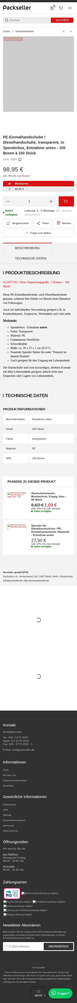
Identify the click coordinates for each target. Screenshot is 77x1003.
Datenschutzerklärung (55, 932)
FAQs (5, 770)
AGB (5, 810)
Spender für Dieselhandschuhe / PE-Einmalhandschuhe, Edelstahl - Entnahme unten (50, 530)
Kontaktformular (12, 731)
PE (34, 448)
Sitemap (7, 815)
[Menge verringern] (7, 201)
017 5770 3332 (20, 740)
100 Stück (38, 428)
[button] (71, 709)
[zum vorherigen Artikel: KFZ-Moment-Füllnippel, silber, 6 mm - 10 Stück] (64, 31)
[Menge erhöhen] (51, 201)
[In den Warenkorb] (66, 201)
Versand (25, 176)
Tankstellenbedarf (25, 31)
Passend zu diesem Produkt (31, 481)
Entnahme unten (42, 419)
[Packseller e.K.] (17, 7)
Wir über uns (9, 775)
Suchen (62, 20)
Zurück (6, 31)
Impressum (8, 825)
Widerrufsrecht (10, 831)
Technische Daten (30, 258)
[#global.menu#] (70, 8)
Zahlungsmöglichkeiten (15, 780)
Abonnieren (58, 946)
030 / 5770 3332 (18, 737)
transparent (39, 438)
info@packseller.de (23, 749)
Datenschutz (9, 804)
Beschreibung (27, 248)
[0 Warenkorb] (61, 8)
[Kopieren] (20, 159)
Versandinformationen (14, 820)
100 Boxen (38, 458)
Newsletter (8, 785)
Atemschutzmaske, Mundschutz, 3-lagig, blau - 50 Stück (48, 496)
